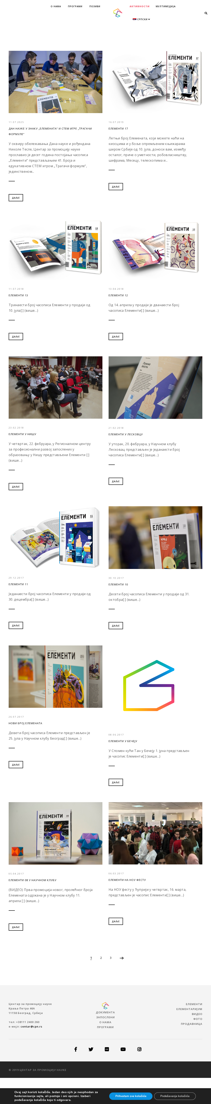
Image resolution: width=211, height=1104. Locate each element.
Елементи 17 (118, 128)
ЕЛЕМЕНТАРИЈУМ (189, 1009)
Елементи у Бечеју (123, 741)
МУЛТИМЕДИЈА (166, 6)
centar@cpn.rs (31, 1026)
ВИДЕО (197, 1014)
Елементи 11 (18, 584)
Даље (16, 197)
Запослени (105, 1017)
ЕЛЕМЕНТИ (194, 1004)
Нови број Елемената (25, 723)
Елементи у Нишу (22, 434)
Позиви (94, 6)
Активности (140, 6)
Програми (75, 6)
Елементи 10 (118, 584)
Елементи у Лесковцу (126, 434)
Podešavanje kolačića (175, 1096)
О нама (56, 6)
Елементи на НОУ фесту (127, 880)
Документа (105, 1012)
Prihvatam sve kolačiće (130, 1096)
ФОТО (197, 1019)
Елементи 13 (18, 295)
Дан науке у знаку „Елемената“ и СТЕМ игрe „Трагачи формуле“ (50, 131)
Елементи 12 (118, 295)
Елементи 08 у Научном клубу (32, 880)
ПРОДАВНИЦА (191, 1024)
